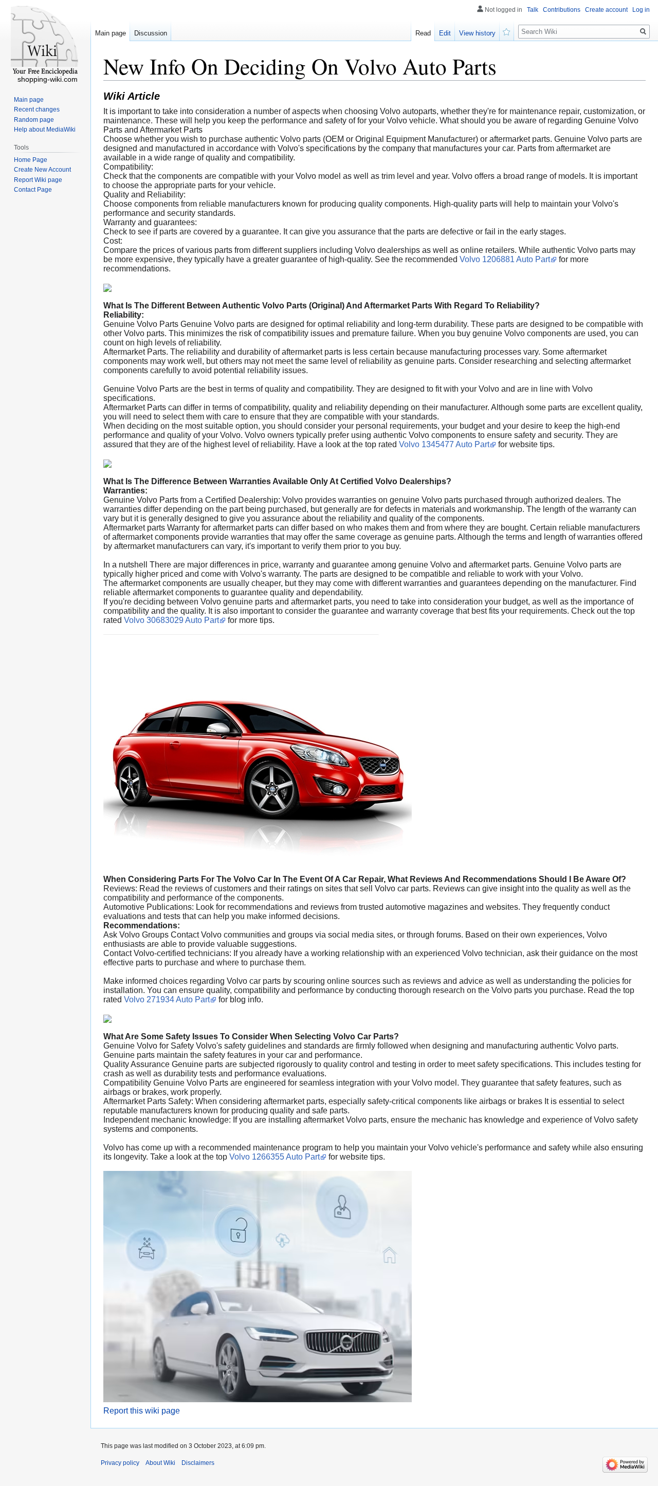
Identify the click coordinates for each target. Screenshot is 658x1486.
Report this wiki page (141, 1410)
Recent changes (37, 109)
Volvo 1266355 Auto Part (274, 1156)
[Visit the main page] (45, 41)
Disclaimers (197, 1462)
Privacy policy (120, 1462)
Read (423, 33)
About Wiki (160, 1462)
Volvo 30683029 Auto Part (171, 620)
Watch (507, 31)
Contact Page (33, 189)
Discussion (150, 33)
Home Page (30, 159)
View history (477, 33)
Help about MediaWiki (45, 129)
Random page (34, 119)
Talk (532, 9)
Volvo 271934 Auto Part (167, 999)
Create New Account (42, 169)
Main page (110, 33)
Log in (641, 9)
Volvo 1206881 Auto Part (505, 259)
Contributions (561, 9)
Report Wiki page (38, 180)
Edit (445, 33)
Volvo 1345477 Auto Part (444, 444)
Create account (606, 9)
